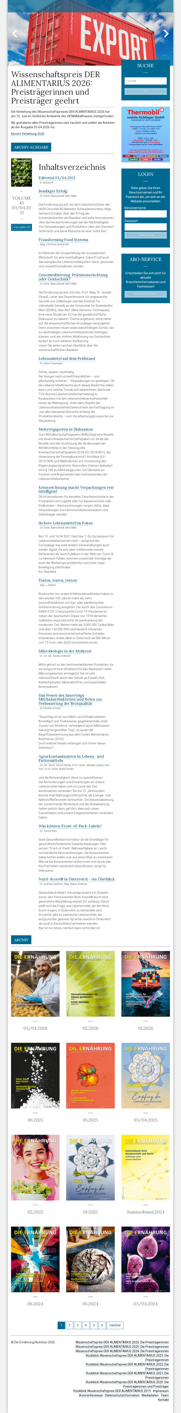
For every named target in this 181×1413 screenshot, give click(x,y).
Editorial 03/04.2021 (57, 177)
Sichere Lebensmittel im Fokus (66, 523)
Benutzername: (135, 208)
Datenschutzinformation (122, 1395)
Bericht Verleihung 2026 (27, 134)
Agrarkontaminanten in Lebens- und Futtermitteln (71, 758)
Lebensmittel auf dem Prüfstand (67, 358)
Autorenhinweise (91, 1395)
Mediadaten (150, 1395)
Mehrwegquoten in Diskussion (66, 429)
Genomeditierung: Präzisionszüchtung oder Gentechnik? (73, 276)
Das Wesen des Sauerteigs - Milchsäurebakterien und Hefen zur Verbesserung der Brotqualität (70, 699)
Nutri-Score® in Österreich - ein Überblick (77, 879)
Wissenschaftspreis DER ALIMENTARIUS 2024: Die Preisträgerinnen (122, 1351)
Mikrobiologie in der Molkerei (65, 651)
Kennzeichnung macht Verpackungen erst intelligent (76, 489)
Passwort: (131, 221)
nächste (115, 1325)
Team (165, 1395)
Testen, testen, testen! (58, 580)
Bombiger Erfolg (53, 191)
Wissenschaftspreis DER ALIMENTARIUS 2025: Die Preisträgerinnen (122, 1346)
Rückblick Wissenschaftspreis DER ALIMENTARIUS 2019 (112, 1391)
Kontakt (163, 1399)
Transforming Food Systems (63, 239)
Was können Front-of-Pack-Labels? (70, 826)
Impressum (161, 1391)
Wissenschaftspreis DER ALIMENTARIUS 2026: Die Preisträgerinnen (122, 1342)
